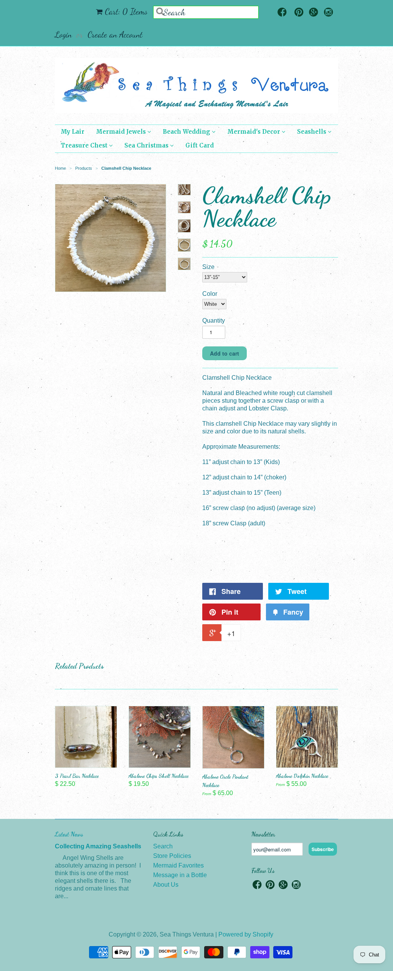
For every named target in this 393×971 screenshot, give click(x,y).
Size (208, 267)
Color (209, 293)
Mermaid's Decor (254, 131)
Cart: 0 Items (126, 11)
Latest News (69, 834)
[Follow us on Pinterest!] (299, 13)
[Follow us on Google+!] (313, 13)
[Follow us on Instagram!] (328, 13)
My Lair (72, 131)
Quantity (213, 320)
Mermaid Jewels (121, 131)
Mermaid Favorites (178, 865)
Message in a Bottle (180, 875)
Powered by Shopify (245, 934)
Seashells (312, 131)
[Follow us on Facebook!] (282, 13)
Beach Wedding (187, 131)
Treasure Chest (85, 145)
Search (163, 846)
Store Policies (172, 856)
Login (63, 34)
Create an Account (115, 34)
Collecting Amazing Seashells (98, 846)
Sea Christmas (147, 145)
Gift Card (199, 145)
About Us (165, 884)
